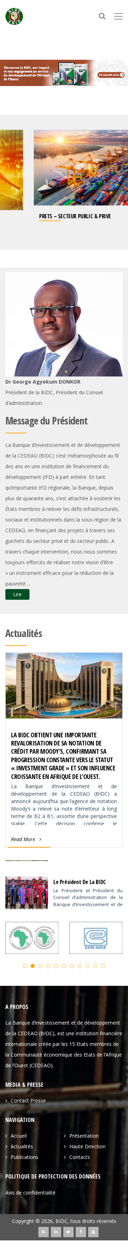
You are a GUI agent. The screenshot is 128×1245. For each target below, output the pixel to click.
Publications (24, 1157)
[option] (64, 183)
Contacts (79, 1157)
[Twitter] (68, 1231)
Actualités (22, 1146)
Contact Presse (28, 1100)
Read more (23, 839)
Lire (17, 594)
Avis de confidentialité (30, 1192)
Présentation (84, 1135)
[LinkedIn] (56, 1231)
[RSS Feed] (43, 1231)
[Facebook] (81, 1231)
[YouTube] (93, 1231)
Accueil (19, 1135)
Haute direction (87, 1146)
